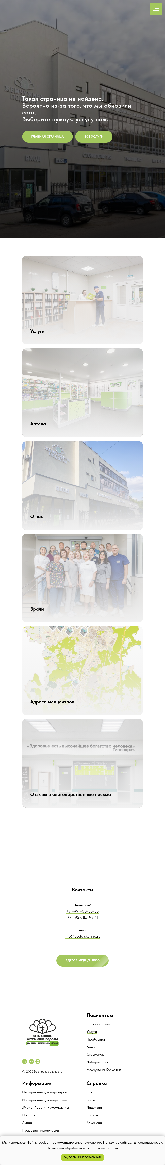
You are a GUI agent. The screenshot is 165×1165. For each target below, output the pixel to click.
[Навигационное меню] (156, 9)
